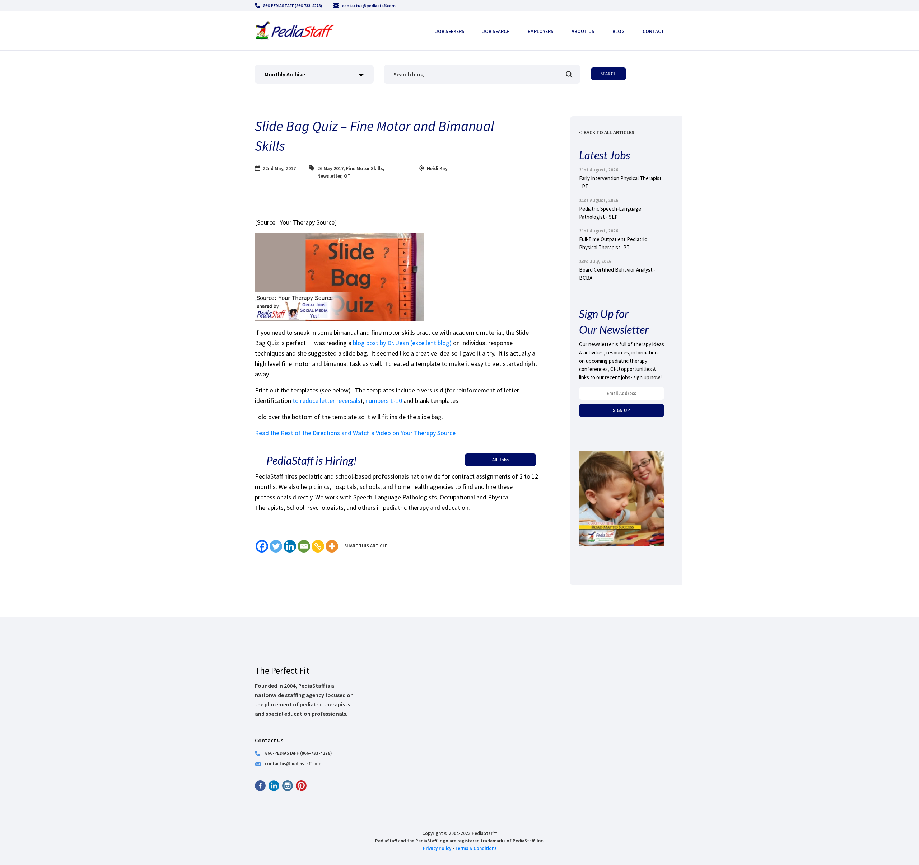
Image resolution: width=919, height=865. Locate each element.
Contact (653, 31)
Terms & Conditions (475, 848)
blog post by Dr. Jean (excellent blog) (402, 343)
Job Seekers (450, 31)
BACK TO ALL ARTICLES (609, 132)
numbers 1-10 (383, 400)
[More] (332, 546)
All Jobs (500, 459)
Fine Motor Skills (364, 168)
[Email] (304, 546)
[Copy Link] (318, 546)
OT (347, 176)
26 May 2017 (330, 168)
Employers (541, 31)
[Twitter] (276, 546)
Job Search (496, 31)
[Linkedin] (290, 546)
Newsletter (329, 176)
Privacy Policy (437, 848)
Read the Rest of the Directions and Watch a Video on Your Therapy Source (355, 433)
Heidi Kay (437, 168)
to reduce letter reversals (326, 400)
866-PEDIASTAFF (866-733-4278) (292, 5)
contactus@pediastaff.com (369, 5)
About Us (583, 31)
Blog (618, 31)
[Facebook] (262, 546)
